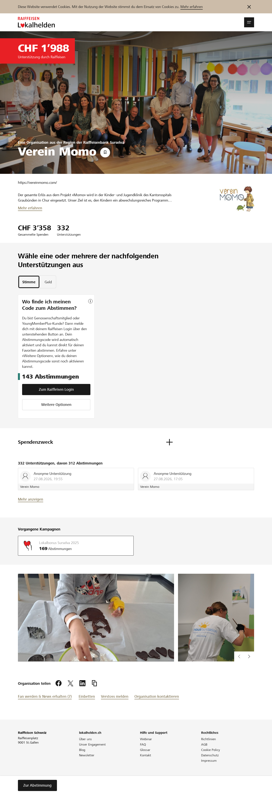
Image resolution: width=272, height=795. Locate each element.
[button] (249, 22)
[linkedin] (82, 683)
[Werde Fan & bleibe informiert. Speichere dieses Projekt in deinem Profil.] (105, 152)
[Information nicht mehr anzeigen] (249, 6)
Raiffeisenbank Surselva (103, 142)
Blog (82, 750)
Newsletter (86, 755)
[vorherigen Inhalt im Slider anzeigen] (249, 656)
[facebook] (59, 683)
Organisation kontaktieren (156, 696)
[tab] (29, 281)
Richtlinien (208, 739)
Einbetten (87, 696)
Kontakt (145, 755)
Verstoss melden (114, 696)
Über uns (85, 739)
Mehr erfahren (191, 7)
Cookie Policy (210, 750)
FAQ (143, 744)
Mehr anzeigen (30, 499)
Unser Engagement (92, 744)
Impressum (209, 761)
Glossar (145, 750)
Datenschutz (210, 755)
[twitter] (70, 683)
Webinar (146, 739)
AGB (204, 744)
